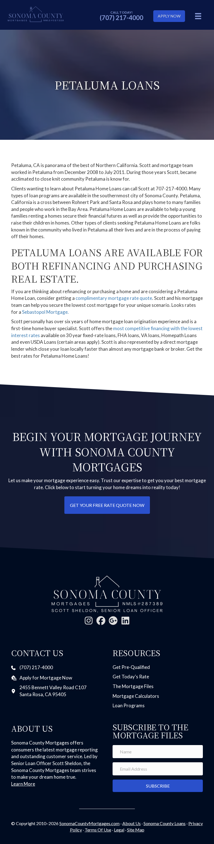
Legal (119, 829)
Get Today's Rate (131, 676)
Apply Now (169, 16)
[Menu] (198, 16)
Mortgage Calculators (136, 696)
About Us (131, 823)
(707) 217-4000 (121, 17)
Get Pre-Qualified (131, 667)
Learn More (23, 784)
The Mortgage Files (133, 686)
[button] (88, 620)
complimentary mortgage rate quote (114, 298)
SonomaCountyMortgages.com (89, 823)
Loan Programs (129, 705)
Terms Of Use (98, 829)
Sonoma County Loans (165, 823)
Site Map (135, 829)
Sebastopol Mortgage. (45, 312)
